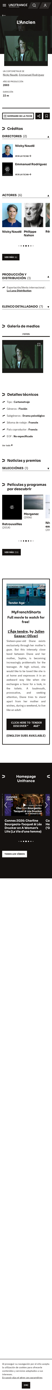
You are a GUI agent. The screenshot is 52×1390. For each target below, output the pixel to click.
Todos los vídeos (14, 854)
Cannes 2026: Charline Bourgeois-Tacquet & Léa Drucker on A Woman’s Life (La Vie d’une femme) (20, 826)
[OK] (26, 1385)
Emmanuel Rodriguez (31, 74)
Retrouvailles (12, 524)
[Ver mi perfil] (45, 5)
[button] (38, 345)
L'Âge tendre (18, 631)
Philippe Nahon (30, 233)
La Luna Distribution (19, 290)
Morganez (31, 514)
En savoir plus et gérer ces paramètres (22, 1377)
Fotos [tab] (26, 334)
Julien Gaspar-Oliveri (29, 633)
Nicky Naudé (10, 74)
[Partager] (38, 116)
